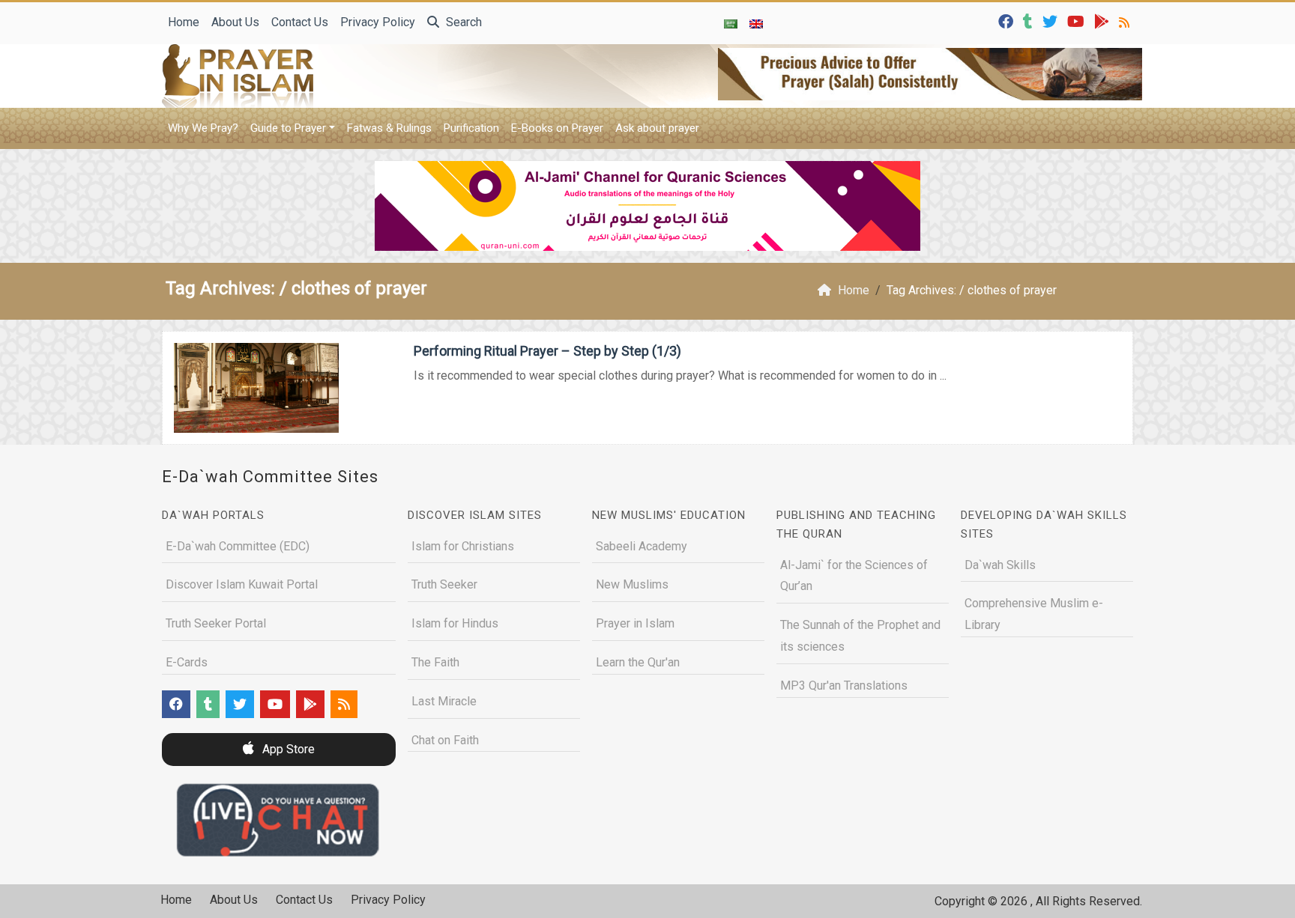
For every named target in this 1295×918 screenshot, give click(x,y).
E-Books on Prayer (557, 128)
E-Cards (187, 662)
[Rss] (1126, 20)
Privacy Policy (377, 22)
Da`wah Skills (1000, 565)
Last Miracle (444, 701)
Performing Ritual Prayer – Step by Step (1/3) (547, 351)
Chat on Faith (445, 740)
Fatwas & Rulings (389, 128)
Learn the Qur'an (638, 662)
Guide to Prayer (288, 128)
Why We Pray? (203, 128)
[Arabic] (730, 23)
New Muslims (632, 584)
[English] (756, 23)
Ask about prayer (657, 128)
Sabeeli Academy (641, 546)
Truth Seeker (444, 584)
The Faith (435, 662)
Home (183, 22)
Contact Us (299, 22)
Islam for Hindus (454, 623)
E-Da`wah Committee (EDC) (238, 546)
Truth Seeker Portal (216, 623)
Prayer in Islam (635, 623)
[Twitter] (1051, 20)
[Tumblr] (1029, 20)
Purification (471, 128)
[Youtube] (1077, 20)
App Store (287, 749)
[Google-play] (1103, 20)
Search (462, 22)
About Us (235, 22)
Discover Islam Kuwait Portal (242, 584)
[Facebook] (1007, 20)
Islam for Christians (462, 546)
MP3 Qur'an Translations (844, 685)
